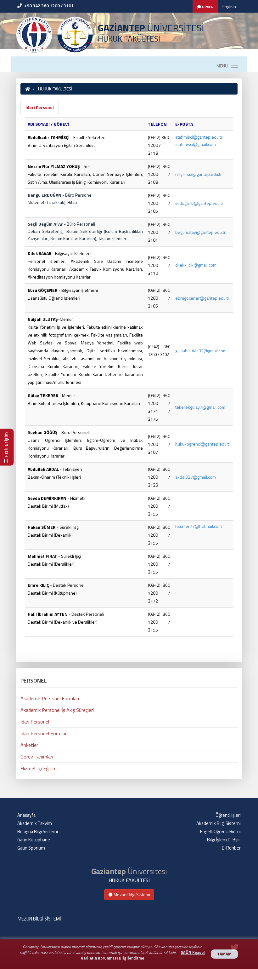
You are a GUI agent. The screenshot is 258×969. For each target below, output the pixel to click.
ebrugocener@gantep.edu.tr (202, 298)
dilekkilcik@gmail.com (195, 265)
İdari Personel (39, 107)
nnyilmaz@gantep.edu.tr (198, 174)
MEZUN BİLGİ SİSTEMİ (39, 918)
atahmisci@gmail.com (195, 144)
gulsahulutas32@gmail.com (201, 350)
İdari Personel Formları (44, 733)
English (229, 6)
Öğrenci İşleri (228, 815)
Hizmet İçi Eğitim (38, 768)
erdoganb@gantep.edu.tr (199, 203)
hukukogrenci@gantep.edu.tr (202, 444)
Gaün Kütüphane (33, 839)
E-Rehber (231, 848)
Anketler (29, 745)
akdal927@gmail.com (195, 477)
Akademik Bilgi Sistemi (218, 823)
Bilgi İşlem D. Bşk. (224, 839)
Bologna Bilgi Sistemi (37, 831)
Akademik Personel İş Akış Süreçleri (57, 710)
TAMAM (224, 954)
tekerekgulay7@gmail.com (200, 407)
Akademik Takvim (34, 823)
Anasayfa (26, 815)
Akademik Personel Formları (49, 698)
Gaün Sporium (31, 848)
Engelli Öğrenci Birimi (220, 831)
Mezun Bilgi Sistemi (131, 894)
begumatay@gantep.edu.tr (200, 232)
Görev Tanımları (36, 756)
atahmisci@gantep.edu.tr (198, 137)
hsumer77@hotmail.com (198, 526)
